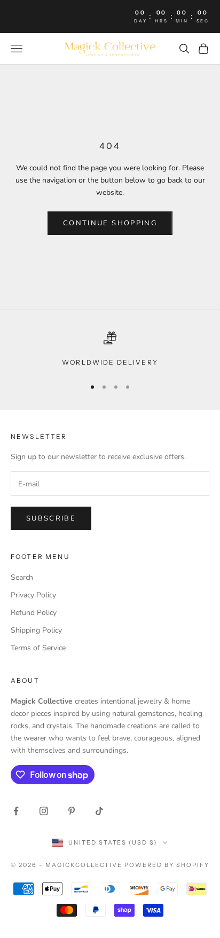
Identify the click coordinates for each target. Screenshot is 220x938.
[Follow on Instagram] (43, 811)
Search (22, 577)
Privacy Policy (33, 595)
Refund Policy (34, 613)
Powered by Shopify (166, 865)
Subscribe (51, 518)
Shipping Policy (36, 630)
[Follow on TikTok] (99, 811)
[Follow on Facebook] (16, 811)
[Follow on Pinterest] (71, 811)
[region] (110, 350)
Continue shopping (110, 223)
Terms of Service (38, 648)
